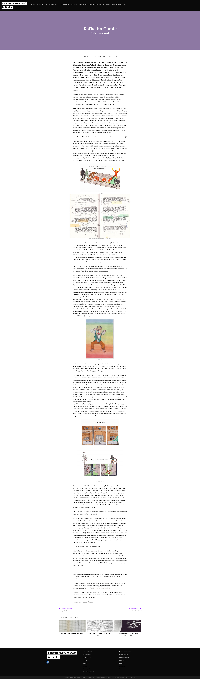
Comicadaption (96, 601)
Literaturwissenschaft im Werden (128, 633)
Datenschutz (122, 666)
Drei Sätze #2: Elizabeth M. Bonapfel (100, 633)
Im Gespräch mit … (90, 56)
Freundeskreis (122, 660)
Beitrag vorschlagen (124, 657)
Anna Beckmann (84, 601)
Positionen (85, 660)
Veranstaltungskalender (89, 671)
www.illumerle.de (78, 579)
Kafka (119, 601)
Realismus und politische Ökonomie (72, 633)
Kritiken (85, 663)
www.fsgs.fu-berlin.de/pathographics (98, 588)
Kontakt (121, 663)
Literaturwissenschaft (87, 602)
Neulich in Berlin (87, 654)
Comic (90, 601)
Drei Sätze (85, 666)
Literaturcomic (77, 602)
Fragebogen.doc (87, 669)
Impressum (122, 669)
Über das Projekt (123, 654)
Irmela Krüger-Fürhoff (112, 601)
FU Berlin (103, 601)
